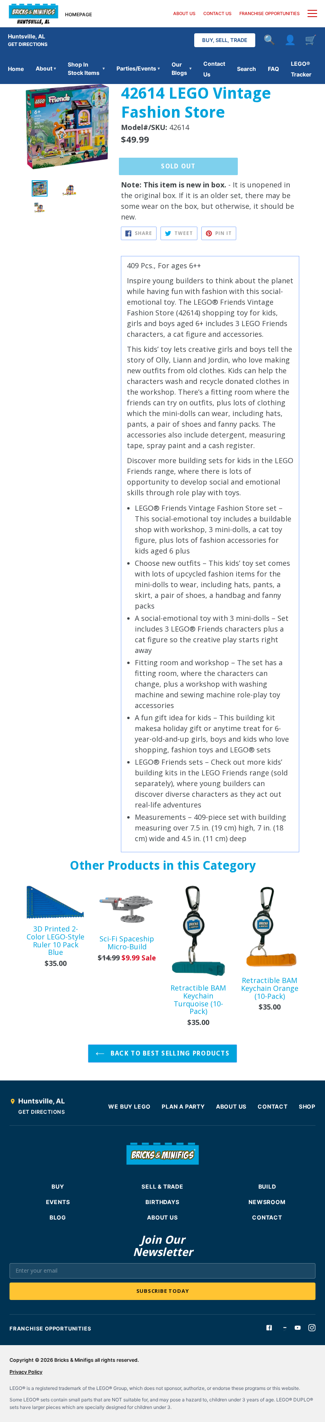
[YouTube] (297, 1327)
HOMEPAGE (78, 14)
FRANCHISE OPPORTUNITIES (269, 13)
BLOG (58, 1217)
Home (16, 68)
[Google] (283, 1327)
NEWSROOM (267, 1202)
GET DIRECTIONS (28, 44)
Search (246, 68)
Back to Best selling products (169, 1053)
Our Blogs (181, 68)
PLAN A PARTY (183, 1106)
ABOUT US (184, 13)
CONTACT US (217, 13)
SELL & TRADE (162, 1186)
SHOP (307, 1106)
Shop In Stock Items (86, 68)
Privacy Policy (26, 1372)
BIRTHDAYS (162, 1202)
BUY (58, 1186)
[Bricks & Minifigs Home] (33, 13)
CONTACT (273, 1106)
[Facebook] (269, 1327)
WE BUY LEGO (129, 1106)
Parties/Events (138, 68)
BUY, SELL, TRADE (224, 40)
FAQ (273, 68)
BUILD (267, 1186)
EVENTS (58, 1202)
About (46, 68)
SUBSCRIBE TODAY (162, 1290)
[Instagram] (311, 1327)
